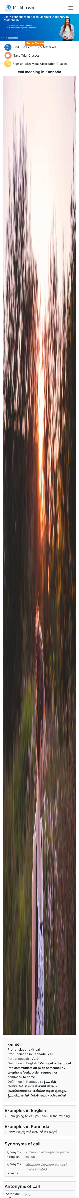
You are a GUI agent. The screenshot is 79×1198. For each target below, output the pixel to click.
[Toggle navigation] (71, 8)
